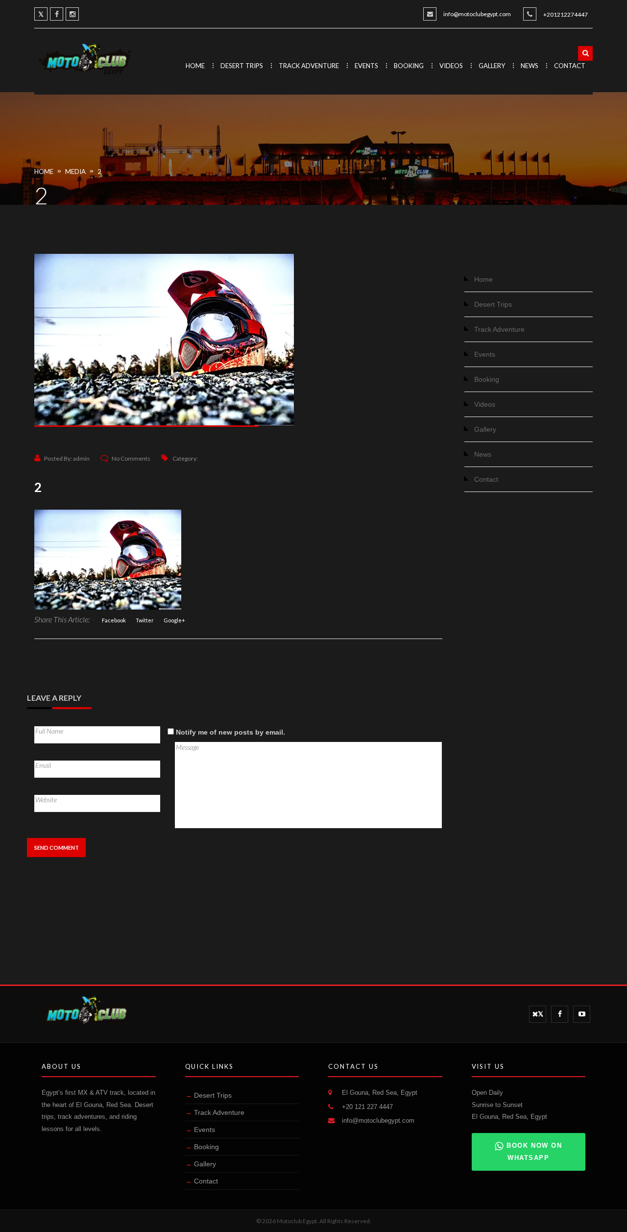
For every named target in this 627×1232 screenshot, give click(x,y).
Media (75, 171)
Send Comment (56, 847)
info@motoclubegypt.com (477, 14)
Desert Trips (241, 66)
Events (366, 66)
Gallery (492, 66)
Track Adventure (309, 66)
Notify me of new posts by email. (230, 732)
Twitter (145, 620)
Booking (409, 66)
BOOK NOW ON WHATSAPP (534, 1151)
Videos (451, 66)
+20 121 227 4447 (367, 1106)
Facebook (114, 620)
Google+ (174, 620)
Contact (569, 66)
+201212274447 (565, 14)
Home (195, 66)
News (529, 66)
